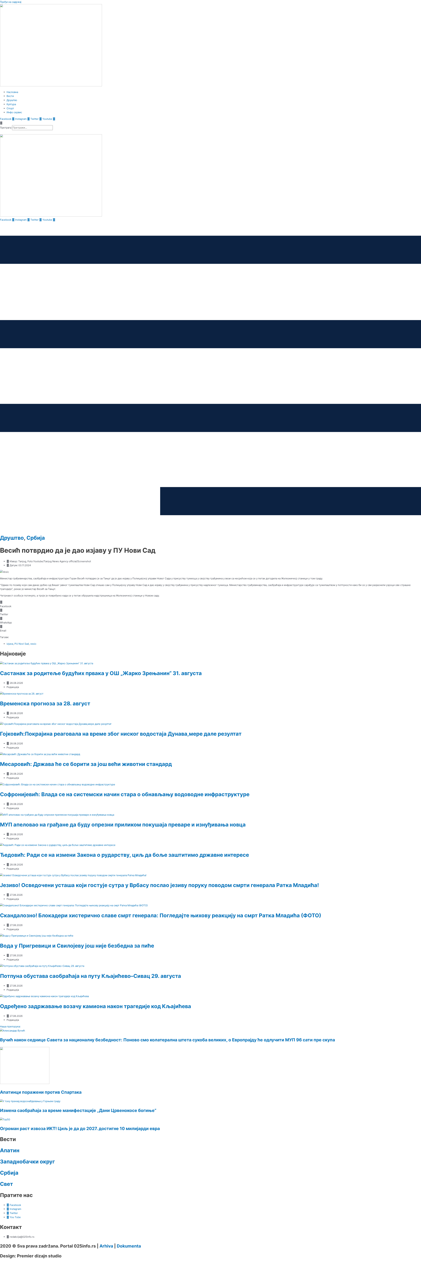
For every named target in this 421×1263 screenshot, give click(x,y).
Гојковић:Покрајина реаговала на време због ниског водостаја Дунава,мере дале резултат (121, 734)
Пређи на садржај (10, 1)
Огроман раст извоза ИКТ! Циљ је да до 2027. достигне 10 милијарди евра (80, 1128)
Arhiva (106, 1246)
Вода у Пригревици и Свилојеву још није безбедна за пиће (77, 945)
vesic (33, 643)
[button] (210, 123)
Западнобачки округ (27, 1161)
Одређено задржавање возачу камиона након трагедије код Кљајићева (95, 1006)
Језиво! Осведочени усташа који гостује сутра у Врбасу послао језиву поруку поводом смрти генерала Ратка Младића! (159, 885)
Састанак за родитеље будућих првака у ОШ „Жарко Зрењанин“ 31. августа (101, 673)
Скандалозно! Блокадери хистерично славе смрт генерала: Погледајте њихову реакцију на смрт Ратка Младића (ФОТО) (160, 915)
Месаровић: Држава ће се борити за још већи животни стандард (86, 764)
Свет (6, 1184)
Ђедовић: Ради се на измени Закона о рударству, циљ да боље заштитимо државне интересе (124, 855)
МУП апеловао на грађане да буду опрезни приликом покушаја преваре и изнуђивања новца (123, 824)
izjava (10, 643)
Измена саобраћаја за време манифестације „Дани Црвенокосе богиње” (78, 1110)
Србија (35, 538)
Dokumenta (129, 1246)
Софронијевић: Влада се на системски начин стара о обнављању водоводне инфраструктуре (124, 794)
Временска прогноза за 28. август (45, 703)
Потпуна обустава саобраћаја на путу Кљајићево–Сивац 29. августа (90, 976)
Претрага (5, 127)
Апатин (9, 1150)
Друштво (12, 538)
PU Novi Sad (21, 643)
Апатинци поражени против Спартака (41, 1092)
